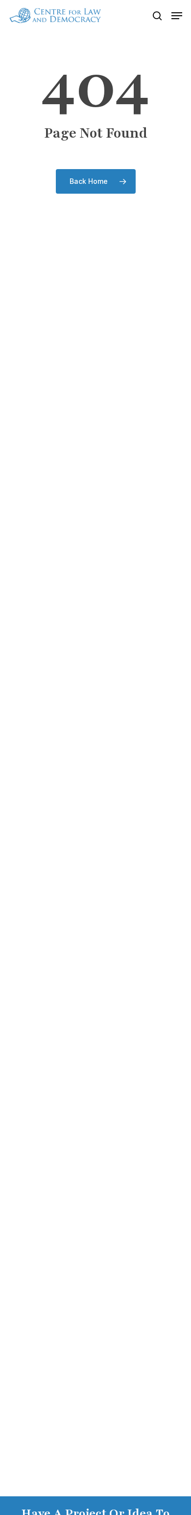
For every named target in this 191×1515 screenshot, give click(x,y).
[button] (176, 16)
